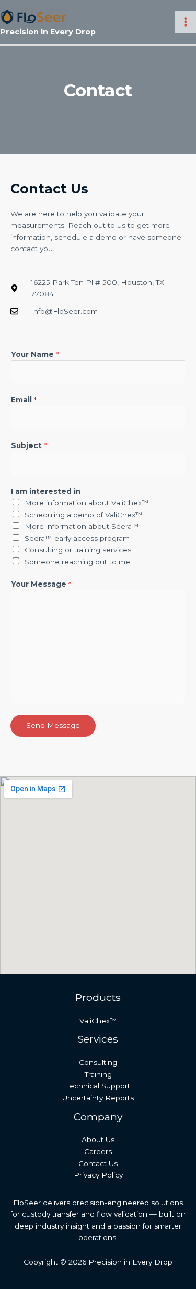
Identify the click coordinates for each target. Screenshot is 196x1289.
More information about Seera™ (82, 526)
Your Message (41, 584)
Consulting (98, 1062)
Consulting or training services (78, 550)
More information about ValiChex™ (87, 503)
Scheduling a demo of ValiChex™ (84, 515)
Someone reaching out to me (77, 561)
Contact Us (98, 1163)
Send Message (53, 725)
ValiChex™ (98, 1021)
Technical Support (98, 1086)
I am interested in (45, 491)
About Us (98, 1139)
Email (24, 399)
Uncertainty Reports (98, 1098)
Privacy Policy (98, 1175)
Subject (29, 445)
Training (98, 1074)
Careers (98, 1151)
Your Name (35, 354)
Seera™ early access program (77, 538)
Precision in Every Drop (48, 31)
